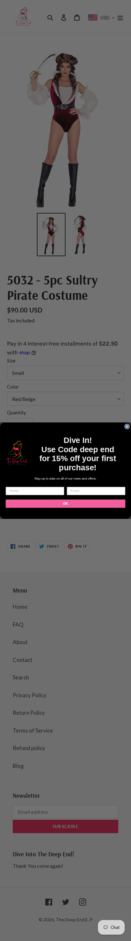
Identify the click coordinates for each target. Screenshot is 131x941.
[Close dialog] (127, 426)
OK (65, 503)
